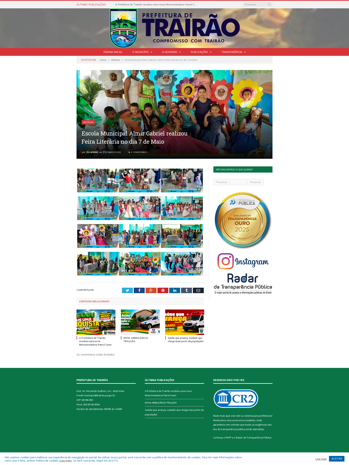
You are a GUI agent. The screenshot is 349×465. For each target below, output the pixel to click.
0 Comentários (139, 152)
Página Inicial (113, 52)
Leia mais (65, 460)
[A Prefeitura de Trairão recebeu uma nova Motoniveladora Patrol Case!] (96, 322)
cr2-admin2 (92, 152)
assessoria (238, 420)
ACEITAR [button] (337, 458)
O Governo (169, 52)
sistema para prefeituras (258, 415)
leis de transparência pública (229, 429)
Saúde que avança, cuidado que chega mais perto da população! (186, 339)
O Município (140, 52)
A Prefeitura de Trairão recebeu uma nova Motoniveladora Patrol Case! (95, 341)
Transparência (231, 52)
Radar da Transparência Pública (253, 437)
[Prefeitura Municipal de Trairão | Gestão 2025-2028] (174, 27)
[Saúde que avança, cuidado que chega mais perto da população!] (184, 322)
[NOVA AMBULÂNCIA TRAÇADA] (140, 322)
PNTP (228, 437)
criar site (235, 415)
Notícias (88, 122)
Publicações (199, 52)
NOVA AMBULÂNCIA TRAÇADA (133, 4)
